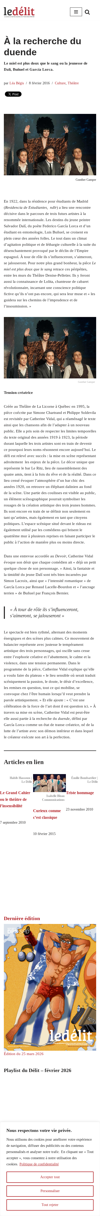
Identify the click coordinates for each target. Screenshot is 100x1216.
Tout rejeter (50, 1205)
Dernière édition (22, 918)
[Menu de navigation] (76, 11)
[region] (50, 1169)
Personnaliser (50, 1191)
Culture (60, 83)
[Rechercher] (87, 12)
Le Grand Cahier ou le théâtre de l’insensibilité (15, 799)
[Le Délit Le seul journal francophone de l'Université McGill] (19, 11)
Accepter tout (50, 1177)
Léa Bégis (16, 83)
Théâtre (73, 83)
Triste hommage (80, 793)
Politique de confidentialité (39, 1164)
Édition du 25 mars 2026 (24, 1054)
